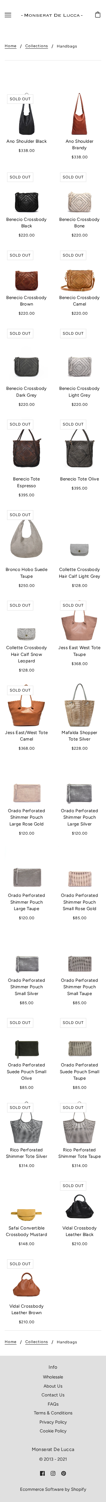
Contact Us (53, 1395)
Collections (36, 46)
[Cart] (98, 15)
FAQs (53, 1404)
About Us (53, 1386)
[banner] (51, 15)
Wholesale (53, 1377)
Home (10, 46)
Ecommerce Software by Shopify (53, 1489)
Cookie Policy (53, 1431)
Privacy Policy (53, 1422)
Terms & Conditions (53, 1413)
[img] (42, 1473)
